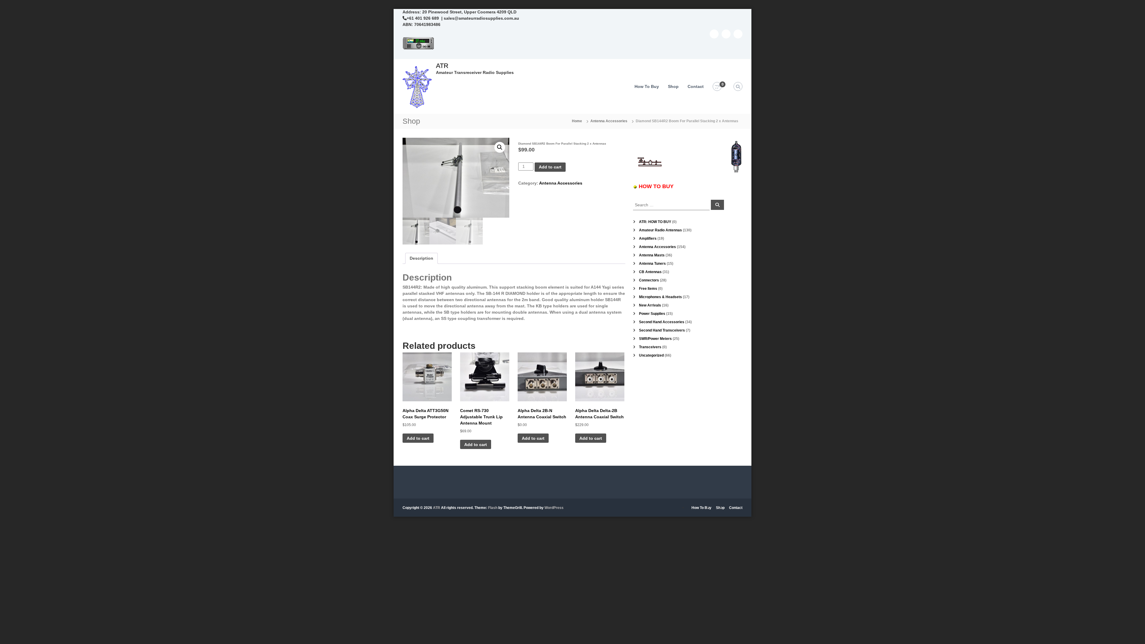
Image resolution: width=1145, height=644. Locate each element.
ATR (442, 65)
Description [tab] (421, 258)
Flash (492, 508)
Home (577, 121)
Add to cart (550, 167)
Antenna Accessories (608, 121)
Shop (673, 86)
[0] (717, 86)
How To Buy (647, 86)
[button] (499, 147)
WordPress (554, 508)
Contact (696, 86)
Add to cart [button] (418, 438)
